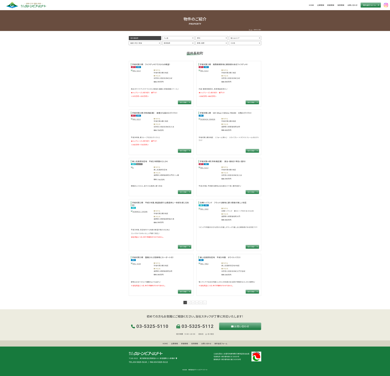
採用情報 (340, 5)
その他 (233, 43)
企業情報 (320, 5)
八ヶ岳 (166, 38)
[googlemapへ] (176, 358)
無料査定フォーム (369, 5)
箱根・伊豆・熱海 (136, 43)
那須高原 (167, 43)
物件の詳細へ (184, 102)
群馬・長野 (200, 43)
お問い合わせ (353, 5)
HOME (311, 5)
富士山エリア (235, 38)
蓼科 (198, 38)
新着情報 (330, 5)
